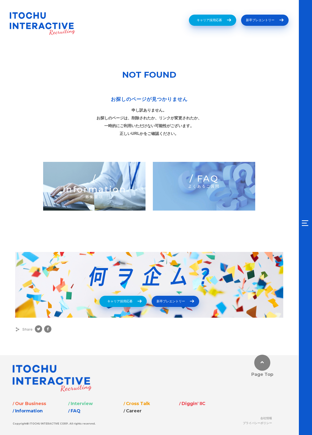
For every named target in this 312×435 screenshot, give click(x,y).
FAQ (75, 411)
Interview (82, 403)
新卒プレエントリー (260, 20)
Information (29, 411)
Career (134, 411)
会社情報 (266, 418)
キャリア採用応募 (208, 20)
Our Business (30, 403)
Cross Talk (138, 403)
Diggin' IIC (193, 403)
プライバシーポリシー (257, 423)
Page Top (262, 374)
